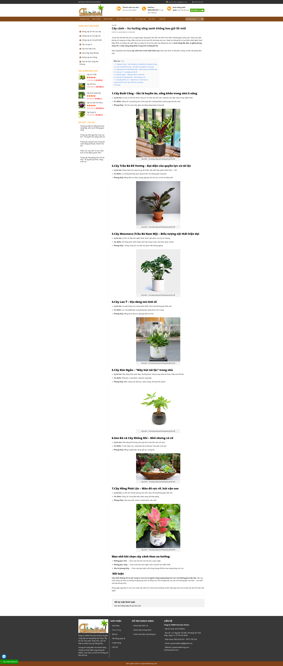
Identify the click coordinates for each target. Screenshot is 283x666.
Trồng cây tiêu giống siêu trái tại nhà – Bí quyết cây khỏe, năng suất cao (92, 160)
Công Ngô (131, 32)
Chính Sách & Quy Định (142, 630)
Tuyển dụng (116, 643)
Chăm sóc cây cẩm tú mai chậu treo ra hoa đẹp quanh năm (92, 152)
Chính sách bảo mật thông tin (145, 634)
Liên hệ (162, 19)
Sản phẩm (108, 19)
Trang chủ (84, 19)
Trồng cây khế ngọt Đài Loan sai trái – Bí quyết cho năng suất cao (92, 136)
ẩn (122, 61)
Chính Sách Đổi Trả (141, 625)
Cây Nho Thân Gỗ (124, 19)
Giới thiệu (96, 19)
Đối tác (114, 634)
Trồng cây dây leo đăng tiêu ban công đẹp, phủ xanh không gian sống (92, 128)
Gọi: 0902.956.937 (10, 662)
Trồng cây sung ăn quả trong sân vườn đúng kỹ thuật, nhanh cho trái (92, 144)
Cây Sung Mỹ (140, 19)
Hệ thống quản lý (118, 638)
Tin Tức (114, 25)
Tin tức (151, 19)
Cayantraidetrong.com (148, 663)
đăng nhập (125, 606)
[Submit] (202, 19)
